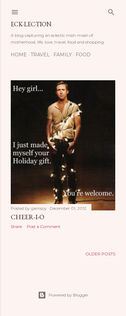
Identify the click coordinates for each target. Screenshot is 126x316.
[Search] (111, 10)
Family (62, 55)
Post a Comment (43, 226)
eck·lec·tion (31, 24)
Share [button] (16, 226)
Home (19, 55)
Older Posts (100, 253)
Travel (40, 55)
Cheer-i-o (27, 216)
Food (83, 55)
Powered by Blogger (68, 294)
